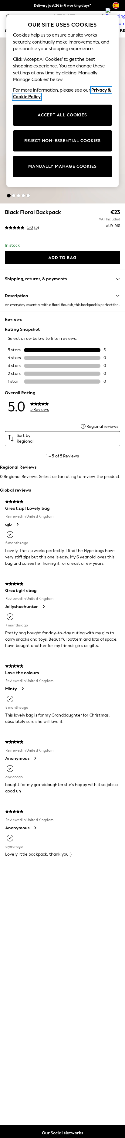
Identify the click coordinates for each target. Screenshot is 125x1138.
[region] (62, 101)
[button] (9, 195)
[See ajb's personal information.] (17, 524)
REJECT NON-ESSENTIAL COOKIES (62, 140)
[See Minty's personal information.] (22, 688)
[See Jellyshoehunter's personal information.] (43, 606)
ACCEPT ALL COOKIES (62, 115)
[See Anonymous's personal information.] (34, 758)
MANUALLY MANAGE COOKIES (62, 166)
